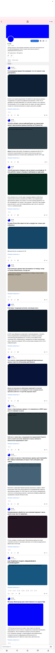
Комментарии (15, 60)
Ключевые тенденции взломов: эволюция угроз (23, 308)
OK (51, 646)
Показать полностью (13, 109)
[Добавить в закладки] (11, 115)
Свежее (9, 63)
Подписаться (34, 41)
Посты (9, 60)
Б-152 (12, 67)
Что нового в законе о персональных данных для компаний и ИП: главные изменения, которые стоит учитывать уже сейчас (27, 459)
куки (10, 646)
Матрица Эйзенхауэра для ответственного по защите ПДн (26, 602)
